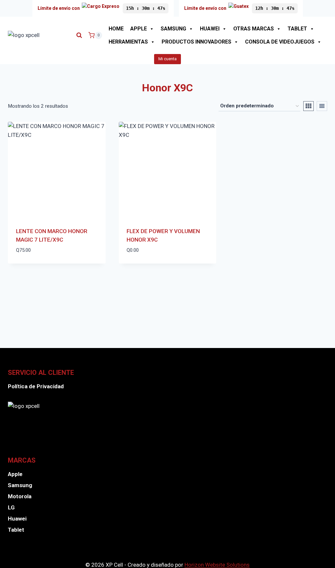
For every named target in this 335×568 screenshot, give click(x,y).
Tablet (16, 529)
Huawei (17, 518)
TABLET (297, 29)
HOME (116, 29)
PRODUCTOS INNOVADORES (196, 42)
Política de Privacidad (36, 386)
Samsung (20, 485)
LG (11, 507)
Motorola (19, 496)
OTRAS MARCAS (253, 29)
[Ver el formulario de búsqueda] (79, 35)
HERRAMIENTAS (128, 42)
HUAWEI (210, 29)
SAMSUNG (173, 29)
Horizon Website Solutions (217, 564)
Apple (15, 474)
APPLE (138, 29)
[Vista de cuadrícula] (308, 106)
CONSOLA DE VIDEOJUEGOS (279, 42)
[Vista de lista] (322, 106)
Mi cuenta (167, 58)
